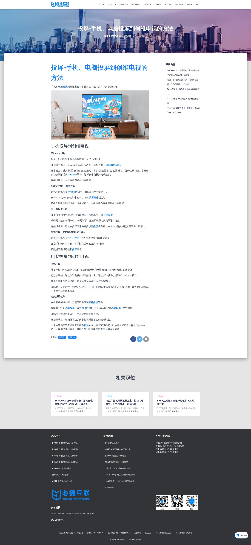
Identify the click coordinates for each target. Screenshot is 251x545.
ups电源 (92, 513)
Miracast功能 (113, 164)
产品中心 (111, 4)
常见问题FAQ (110, 487)
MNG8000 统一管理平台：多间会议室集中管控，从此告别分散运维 (74, 402)
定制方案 (146, 4)
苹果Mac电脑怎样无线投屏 (116, 456)
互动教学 (123, 4)
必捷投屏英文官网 (84, 513)
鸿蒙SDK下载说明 (135, 539)
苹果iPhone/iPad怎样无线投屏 (117, 449)
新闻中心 (72, 337)
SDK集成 (158, 4)
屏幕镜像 (94, 197)
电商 (189, 4)
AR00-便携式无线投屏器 (62, 481)
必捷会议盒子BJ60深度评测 (167, 452)
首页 (100, 4)
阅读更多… (80, 411)
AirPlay (74, 191)
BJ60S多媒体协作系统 (61, 468)
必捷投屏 (108, 214)
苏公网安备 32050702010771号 (119, 533)
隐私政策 (148, 533)
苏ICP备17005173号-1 (95, 533)
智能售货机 (72, 513)
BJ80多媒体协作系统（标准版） (65, 449)
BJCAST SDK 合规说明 (184, 533)
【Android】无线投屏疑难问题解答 (119, 481)
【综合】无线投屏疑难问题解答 (117, 468)
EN (197, 4)
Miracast (72, 174)
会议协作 (135, 4)
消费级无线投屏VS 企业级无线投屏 (170, 446)
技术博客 (62, 337)
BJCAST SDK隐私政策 (163, 533)
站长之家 (65, 513)
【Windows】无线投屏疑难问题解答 (120, 475)
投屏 (65, 86)
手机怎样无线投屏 (112, 443)
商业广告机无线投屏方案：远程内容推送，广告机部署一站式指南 (125, 402)
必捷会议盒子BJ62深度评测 (167, 449)
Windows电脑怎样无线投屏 (116, 462)
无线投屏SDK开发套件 (61, 475)
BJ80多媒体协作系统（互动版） (65, 443)
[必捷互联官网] (60, 4)
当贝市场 (60, 513)
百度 (77, 513)
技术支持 (178, 4)
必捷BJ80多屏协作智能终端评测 (169, 443)
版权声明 (138, 533)
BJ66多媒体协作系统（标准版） (65, 462)
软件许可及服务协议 (117, 539)
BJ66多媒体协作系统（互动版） (65, 456)
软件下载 (168, 4)
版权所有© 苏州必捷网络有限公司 (71, 533)
